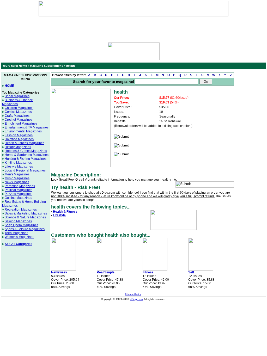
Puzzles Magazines (18, 194)
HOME (9, 86)
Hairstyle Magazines (19, 139)
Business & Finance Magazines (17, 102)
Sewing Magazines (18, 221)
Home (23, 65)
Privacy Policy (133, 294)
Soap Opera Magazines (21, 225)
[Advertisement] (133, 28)
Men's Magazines (17, 174)
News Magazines (17, 182)
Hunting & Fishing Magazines (25, 159)
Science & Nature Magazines (25, 217)
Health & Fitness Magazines (24, 143)
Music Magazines (17, 178)
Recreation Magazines (21, 209)
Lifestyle (59, 215)
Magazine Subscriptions (46, 65)
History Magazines (18, 147)
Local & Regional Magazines (25, 170)
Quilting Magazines (18, 198)
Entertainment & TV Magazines (26, 127)
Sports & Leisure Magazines (25, 229)
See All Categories (18, 244)
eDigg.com (136, 299)
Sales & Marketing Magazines (26, 213)
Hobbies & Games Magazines (26, 151)
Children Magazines (19, 108)
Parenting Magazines (20, 186)
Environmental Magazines (23, 131)
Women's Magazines (19, 237)
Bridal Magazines (17, 96)
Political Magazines (18, 190)
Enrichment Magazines (21, 123)
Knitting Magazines (18, 162)
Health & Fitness (65, 211)
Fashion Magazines (19, 135)
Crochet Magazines (18, 119)
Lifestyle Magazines (19, 166)
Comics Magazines (18, 112)
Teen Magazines (16, 233)
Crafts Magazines (17, 116)
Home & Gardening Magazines (26, 155)
